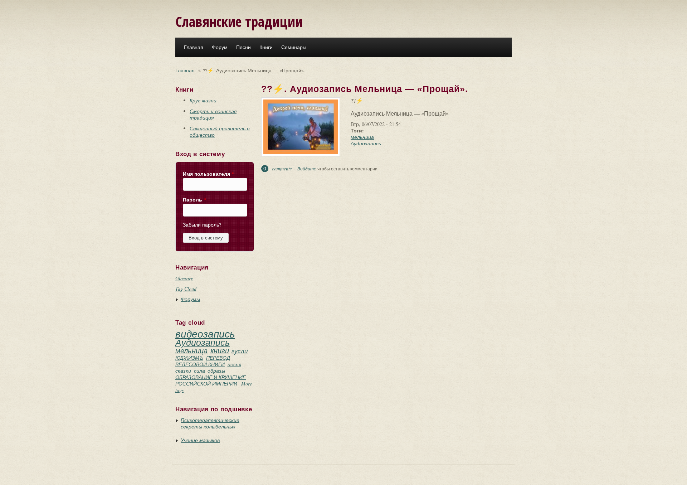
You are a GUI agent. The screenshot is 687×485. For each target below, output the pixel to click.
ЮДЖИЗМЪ (189, 357)
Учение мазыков (200, 440)
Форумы (190, 299)
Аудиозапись (202, 342)
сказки (183, 370)
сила (199, 370)
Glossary (184, 278)
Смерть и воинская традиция (213, 114)
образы (216, 370)
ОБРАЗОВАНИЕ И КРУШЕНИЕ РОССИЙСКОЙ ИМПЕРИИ (210, 380)
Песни (243, 47)
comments (282, 168)
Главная (193, 47)
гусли (240, 351)
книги (219, 350)
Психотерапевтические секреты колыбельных (210, 423)
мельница (191, 350)
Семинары (293, 47)
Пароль (194, 200)
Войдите (306, 168)
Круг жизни (203, 100)
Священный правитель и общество (220, 131)
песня (234, 364)
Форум (220, 47)
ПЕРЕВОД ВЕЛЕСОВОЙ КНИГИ (202, 361)
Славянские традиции (239, 21)
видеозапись (205, 333)
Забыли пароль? (202, 224)
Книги (266, 47)
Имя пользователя (208, 174)
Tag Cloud (185, 288)
